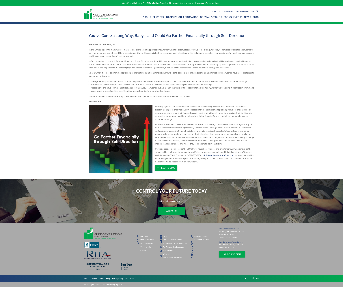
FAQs (165, 236)
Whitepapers (168, 250)
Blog (255, 17)
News (247, 17)
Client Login (228, 11)
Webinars (167, 254)
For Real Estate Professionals (175, 243)
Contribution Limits (201, 240)
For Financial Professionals (173, 247)
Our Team (144, 236)
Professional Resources (172, 257)
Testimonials (145, 247)
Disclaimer (130, 278)
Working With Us (146, 243)
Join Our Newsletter (245, 11)
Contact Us (215, 11)
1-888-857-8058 (231, 237)
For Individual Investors (172, 240)
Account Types (200, 236)
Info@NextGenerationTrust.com (219, 155)
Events (238, 17)
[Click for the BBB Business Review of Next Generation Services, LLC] (92, 247)
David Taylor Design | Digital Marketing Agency (103, 284)
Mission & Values (147, 240)
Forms (228, 17)
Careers (143, 250)
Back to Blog (168, 167)
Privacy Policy (117, 278)
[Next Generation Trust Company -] (101, 14)
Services (158, 17)
